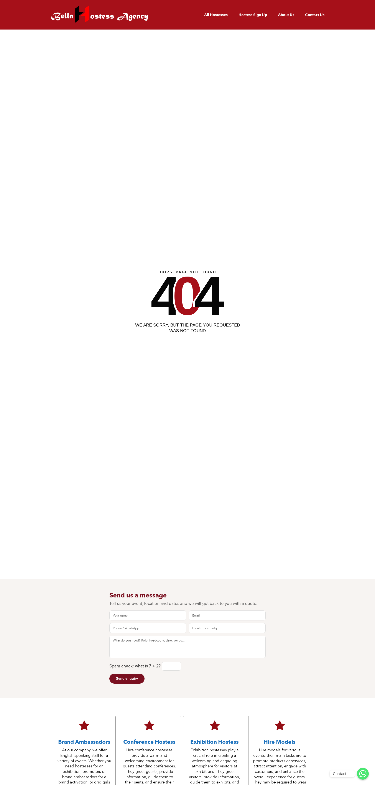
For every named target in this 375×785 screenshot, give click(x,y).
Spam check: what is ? (135, 665)
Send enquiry (127, 678)
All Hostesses (216, 15)
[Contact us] (363, 774)
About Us (286, 15)
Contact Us (314, 15)
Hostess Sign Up (252, 15)
